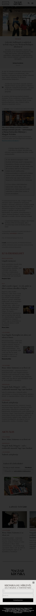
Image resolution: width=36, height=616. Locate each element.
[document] (18, 308)
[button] (33, 582)
